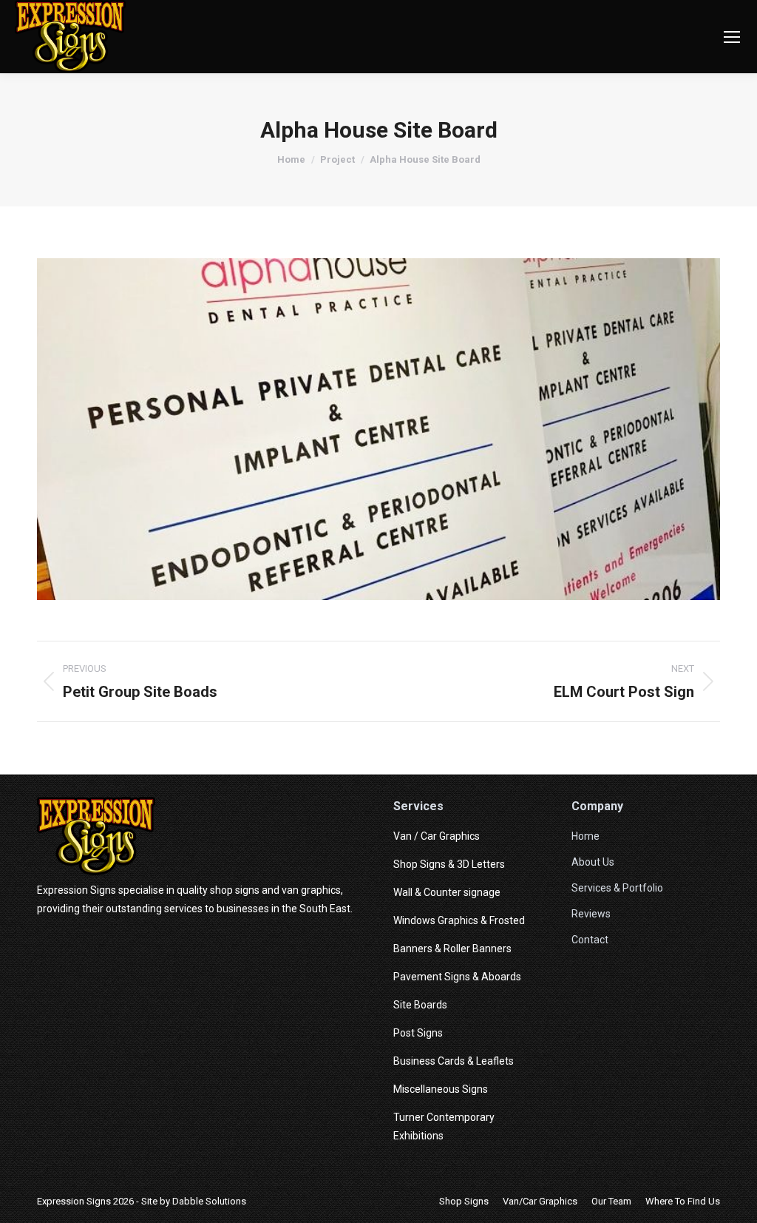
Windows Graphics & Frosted (459, 920)
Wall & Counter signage (446, 892)
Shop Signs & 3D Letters (449, 864)
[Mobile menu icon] (732, 37)
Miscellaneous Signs (440, 1089)
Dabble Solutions (209, 1201)
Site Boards (420, 1005)
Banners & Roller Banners (452, 948)
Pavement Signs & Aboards (457, 977)
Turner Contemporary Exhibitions (444, 1126)
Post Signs (418, 1033)
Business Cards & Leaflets (453, 1061)
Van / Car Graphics (436, 836)
